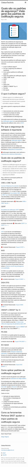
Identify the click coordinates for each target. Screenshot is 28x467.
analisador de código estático (18, 378)
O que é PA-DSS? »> (20, 341)
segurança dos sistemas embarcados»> (11, 154)
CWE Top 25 (5, 195)
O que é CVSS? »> (20, 279)
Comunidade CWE (15, 193)
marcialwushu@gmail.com (7, 450)
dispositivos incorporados (15, 149)
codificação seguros (16, 140)
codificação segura (8, 121)
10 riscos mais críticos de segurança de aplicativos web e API (13, 323)
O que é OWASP (20, 327)
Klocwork (14, 387)
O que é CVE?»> (20, 247)
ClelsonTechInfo (7, 2)
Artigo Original (5, 437)
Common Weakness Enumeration (10, 186)
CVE (2, 231)
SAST (22, 123)
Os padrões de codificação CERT (10, 210)
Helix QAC (4, 387)
